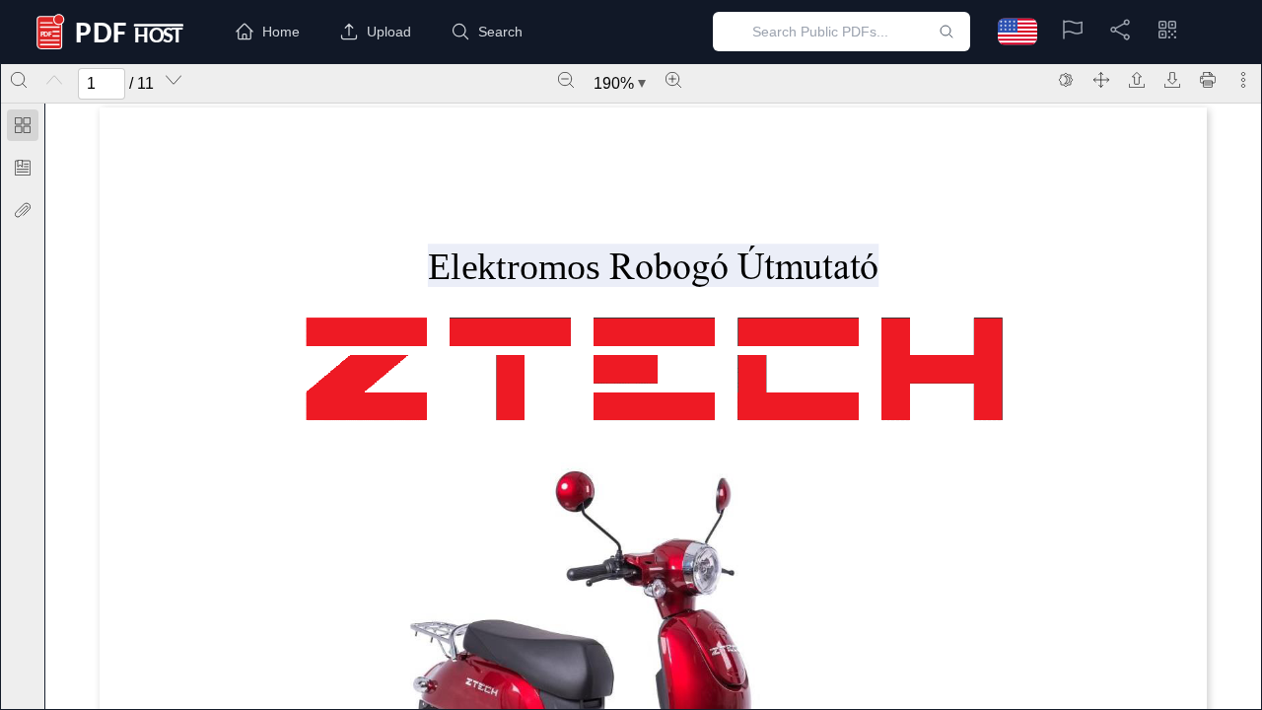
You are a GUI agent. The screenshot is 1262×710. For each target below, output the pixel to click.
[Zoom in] (673, 80)
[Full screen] (1101, 80)
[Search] (19, 80)
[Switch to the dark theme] (1066, 80)
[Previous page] (54, 80)
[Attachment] (22, 210)
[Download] (1172, 80)
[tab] (22, 128)
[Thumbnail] (22, 125)
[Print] (1208, 80)
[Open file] (1137, 80)
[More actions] (1243, 80)
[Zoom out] (566, 80)
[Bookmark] (22, 167)
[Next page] (173, 80)
